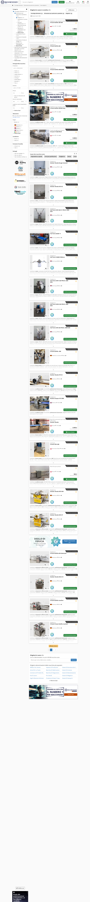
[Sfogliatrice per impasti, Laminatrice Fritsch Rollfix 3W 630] (39, 27)
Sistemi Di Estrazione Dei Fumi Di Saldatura (73, 667)
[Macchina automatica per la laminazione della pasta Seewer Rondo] (39, 426)
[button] (88, 2)
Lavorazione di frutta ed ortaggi (21, 40)
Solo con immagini (19, 153)
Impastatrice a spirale (22, 20)
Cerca (55, 2)
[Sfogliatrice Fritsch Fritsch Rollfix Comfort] (39, 629)
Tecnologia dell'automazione (20, 58)
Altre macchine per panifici (22, 26)
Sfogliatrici (21, 17)
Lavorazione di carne (20, 34)
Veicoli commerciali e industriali (19, 52)
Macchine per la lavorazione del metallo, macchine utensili (20, 49)
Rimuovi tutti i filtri (36, 16)
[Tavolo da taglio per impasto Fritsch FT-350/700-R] (39, 137)
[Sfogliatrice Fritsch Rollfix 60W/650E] (39, 75)
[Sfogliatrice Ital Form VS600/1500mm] (39, 262)
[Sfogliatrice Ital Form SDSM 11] (39, 239)
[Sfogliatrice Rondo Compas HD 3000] (39, 403)
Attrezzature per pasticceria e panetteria (21, 15)
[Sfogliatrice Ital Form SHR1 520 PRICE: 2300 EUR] (39, 286)
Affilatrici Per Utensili (35, 667)
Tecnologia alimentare (20, 11)
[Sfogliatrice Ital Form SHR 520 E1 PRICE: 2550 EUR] (39, 215)
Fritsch (16, 72)
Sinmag (16, 77)
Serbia (18, 128)
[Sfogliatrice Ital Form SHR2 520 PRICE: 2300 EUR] (39, 309)
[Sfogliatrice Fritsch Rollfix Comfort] (39, 605)
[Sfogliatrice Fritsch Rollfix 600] (39, 51)
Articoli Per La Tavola (35, 670)
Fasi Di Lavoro (33, 675)
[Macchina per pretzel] (39, 473)
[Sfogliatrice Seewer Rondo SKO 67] (39, 520)
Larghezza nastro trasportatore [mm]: (19, 105)
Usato (16, 140)
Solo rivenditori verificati (20, 157)
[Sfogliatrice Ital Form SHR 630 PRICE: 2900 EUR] (39, 333)
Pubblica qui (20, 888)
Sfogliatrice (62, 156)
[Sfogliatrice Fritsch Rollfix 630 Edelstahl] (39, 558)
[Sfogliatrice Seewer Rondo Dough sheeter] (39, 168)
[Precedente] (74, 153)
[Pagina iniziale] (12, 5)
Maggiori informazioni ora (69, 541)
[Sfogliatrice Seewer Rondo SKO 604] (39, 496)
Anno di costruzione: (17, 99)
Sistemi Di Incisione (67, 670)
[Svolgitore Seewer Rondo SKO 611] (39, 582)
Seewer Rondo (18, 74)
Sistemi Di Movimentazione (69, 673)
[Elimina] (41, 13)
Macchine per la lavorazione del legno (20, 55)
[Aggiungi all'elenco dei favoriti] (76, 23)
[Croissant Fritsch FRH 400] (39, 449)
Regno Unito (19, 130)
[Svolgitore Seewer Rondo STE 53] (39, 380)
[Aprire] (53, 41)
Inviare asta (71, 99)
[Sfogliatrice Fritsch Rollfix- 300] (39, 356)
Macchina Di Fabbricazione (52, 670)
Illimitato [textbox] (16, 122)
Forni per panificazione (22, 23)
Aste (16, 147)
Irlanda (18, 132)
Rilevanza (71, 10)
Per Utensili (49, 675)
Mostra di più (53, 680)
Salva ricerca (53, 646)
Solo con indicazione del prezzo (19, 96)
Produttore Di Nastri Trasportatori (54, 678)
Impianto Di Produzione (52, 667)
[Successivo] (48, 28)
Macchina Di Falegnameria (52, 673)
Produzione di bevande (21, 37)
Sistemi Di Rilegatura (67, 675)
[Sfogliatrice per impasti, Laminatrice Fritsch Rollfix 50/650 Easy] (39, 113)
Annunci (17, 146)
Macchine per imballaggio (19, 43)
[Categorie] (19, 2)
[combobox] (20, 122)
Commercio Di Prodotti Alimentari (38, 673)
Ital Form (17, 76)
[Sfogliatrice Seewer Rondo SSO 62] (39, 191)
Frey (16, 83)
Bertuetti (17, 81)
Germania (19, 125)
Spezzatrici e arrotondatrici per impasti (22, 30)
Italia (16, 117)
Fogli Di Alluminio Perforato (37, 678)
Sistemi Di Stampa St (67, 678)
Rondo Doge (17, 79)
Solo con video (18, 155)
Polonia (18, 126)
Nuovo (16, 138)
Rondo (16, 71)
